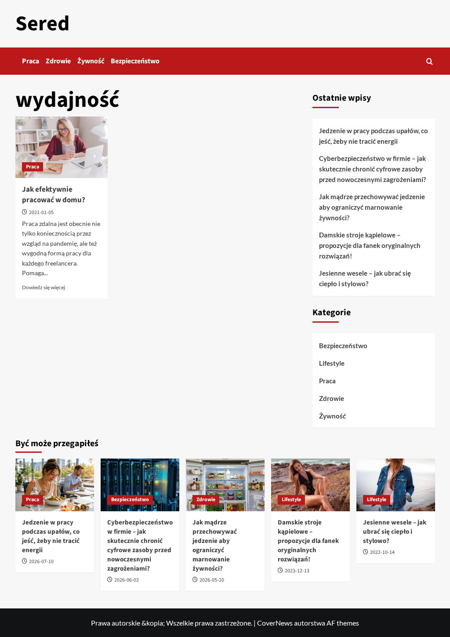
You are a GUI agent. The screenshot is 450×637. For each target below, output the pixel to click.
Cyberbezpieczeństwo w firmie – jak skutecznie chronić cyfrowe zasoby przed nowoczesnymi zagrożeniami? (372, 168)
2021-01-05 (41, 212)
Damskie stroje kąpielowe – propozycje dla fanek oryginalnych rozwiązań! (370, 245)
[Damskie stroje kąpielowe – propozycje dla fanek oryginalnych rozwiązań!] (310, 485)
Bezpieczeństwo (135, 61)
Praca (30, 61)
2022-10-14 (382, 552)
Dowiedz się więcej (43, 287)
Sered (42, 24)
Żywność (90, 61)
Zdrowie (58, 61)
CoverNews (275, 623)
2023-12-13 (297, 571)
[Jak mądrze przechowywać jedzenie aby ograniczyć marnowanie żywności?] (225, 485)
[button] (429, 61)
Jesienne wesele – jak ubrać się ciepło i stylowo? (365, 278)
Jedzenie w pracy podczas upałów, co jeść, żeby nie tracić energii (373, 136)
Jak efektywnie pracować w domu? (53, 194)
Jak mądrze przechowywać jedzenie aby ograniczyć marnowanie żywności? (372, 207)
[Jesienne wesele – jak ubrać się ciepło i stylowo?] (395, 485)
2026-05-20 (212, 580)
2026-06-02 (126, 580)
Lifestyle (332, 363)
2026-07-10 (41, 561)
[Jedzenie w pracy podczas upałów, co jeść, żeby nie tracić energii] (54, 485)
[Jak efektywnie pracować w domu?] (61, 147)
